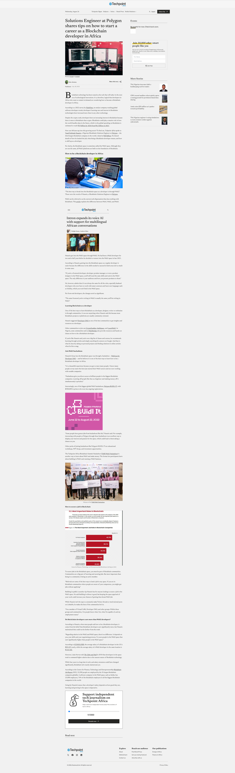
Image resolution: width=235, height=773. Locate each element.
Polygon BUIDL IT (110, 386)
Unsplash (77, 76)
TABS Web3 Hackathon (110, 454)
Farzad (71, 76)
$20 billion (107, 136)
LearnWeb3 (112, 328)
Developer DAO (83, 321)
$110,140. (68, 650)
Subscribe (162, 12)
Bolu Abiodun (73, 82)
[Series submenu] (114, 11)
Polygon (115, 133)
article (78, 202)
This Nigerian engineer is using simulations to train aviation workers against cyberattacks (144, 120)
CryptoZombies (91, 328)
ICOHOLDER (79, 644)
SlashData (89, 108)
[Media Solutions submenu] (135, 11)
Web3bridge (93, 331)
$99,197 (68, 647)
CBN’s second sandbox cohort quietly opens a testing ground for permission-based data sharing (144, 98)
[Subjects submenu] (109, 11)
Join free (149, 66)
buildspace (100, 328)
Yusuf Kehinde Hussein (73, 133)
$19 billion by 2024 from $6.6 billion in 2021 (93, 126)
